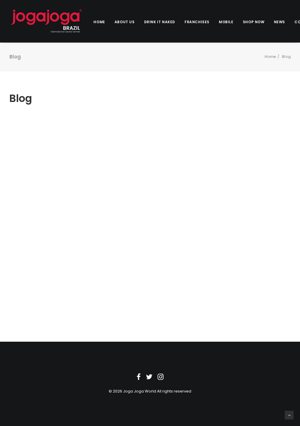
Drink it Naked (159, 21)
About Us (125, 21)
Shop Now (254, 21)
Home (99, 21)
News (279, 21)
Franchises (197, 21)
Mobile (226, 21)
